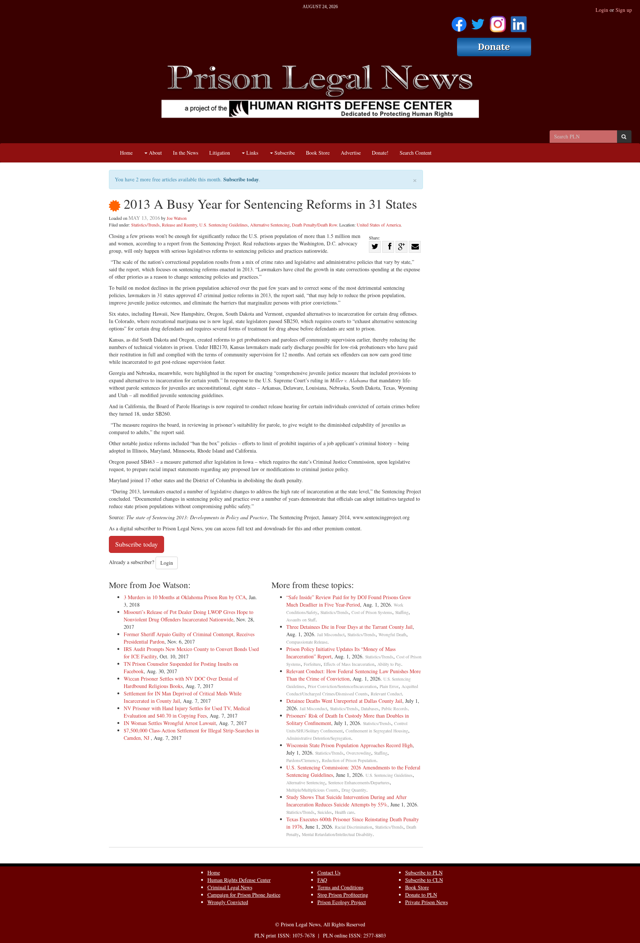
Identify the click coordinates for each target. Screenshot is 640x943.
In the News (185, 152)
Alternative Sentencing (270, 225)
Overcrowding (358, 753)
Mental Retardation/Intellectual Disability (337, 834)
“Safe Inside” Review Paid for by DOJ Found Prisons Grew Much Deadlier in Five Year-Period (348, 601)
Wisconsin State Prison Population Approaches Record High (349, 745)
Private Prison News (426, 902)
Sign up (624, 9)
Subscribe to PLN (424, 872)
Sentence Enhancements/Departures (359, 782)
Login (602, 9)
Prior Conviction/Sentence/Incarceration (342, 686)
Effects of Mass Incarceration (349, 664)
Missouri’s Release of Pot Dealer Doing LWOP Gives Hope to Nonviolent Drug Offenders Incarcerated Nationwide (188, 615)
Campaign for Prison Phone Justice (243, 894)
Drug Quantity (353, 790)
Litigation (219, 152)
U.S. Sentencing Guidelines (223, 225)
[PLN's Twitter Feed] (478, 21)
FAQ (322, 879)
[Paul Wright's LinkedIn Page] (519, 21)
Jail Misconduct (330, 634)
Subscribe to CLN (424, 879)
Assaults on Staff (301, 619)
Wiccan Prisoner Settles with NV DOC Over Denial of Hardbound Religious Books (181, 682)
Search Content (415, 152)
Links (251, 152)
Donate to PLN (421, 894)
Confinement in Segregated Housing (377, 731)
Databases (370, 708)
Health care (344, 812)
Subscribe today (241, 179)
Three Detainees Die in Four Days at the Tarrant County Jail (349, 626)
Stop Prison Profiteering (342, 894)
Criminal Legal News (229, 887)
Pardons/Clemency (302, 760)
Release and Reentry (179, 225)
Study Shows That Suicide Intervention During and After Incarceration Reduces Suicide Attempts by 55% (346, 800)
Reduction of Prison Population (349, 760)
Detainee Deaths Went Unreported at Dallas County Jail (344, 700)
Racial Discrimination (353, 827)
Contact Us (328, 872)
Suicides (324, 812)
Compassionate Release (306, 642)
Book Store (318, 152)
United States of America (379, 225)
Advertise (351, 152)
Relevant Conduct (386, 694)
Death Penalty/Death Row (314, 225)
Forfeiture (312, 664)
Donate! (380, 152)
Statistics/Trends (145, 225)
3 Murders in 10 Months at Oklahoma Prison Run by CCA (185, 597)
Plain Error (389, 686)
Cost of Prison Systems (371, 612)
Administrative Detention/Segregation (318, 738)
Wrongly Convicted (227, 902)
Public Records (394, 708)
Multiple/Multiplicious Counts (312, 790)
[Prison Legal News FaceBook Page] (459, 21)
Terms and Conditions (340, 887)
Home (126, 152)
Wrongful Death (392, 634)
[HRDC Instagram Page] (497, 21)
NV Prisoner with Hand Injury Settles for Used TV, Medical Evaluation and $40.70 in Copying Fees (187, 712)
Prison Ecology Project (341, 902)
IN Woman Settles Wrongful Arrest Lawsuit (170, 722)
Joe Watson (177, 218)
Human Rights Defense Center (239, 879)
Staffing (402, 612)
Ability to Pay (389, 664)
